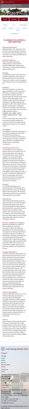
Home (5, 19)
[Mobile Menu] (26, 3)
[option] (14, 11)
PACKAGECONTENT (23, 25)
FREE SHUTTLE (18, 29)
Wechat (3, 383)
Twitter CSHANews (6, 381)
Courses (23, 19)
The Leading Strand (6, 376)
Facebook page (5, 378)
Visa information (14, 33)
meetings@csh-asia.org (7, 403)
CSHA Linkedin (5, 385)
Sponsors (3, 362)
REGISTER (4, 28)
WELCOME (5, 25)
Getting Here (4, 369)
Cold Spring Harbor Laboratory (9, 374)
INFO (14, 25)
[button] (2, 11)
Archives (3, 360)
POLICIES (24, 28)
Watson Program (5, 364)
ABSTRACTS (11, 28)
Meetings (14, 19)
